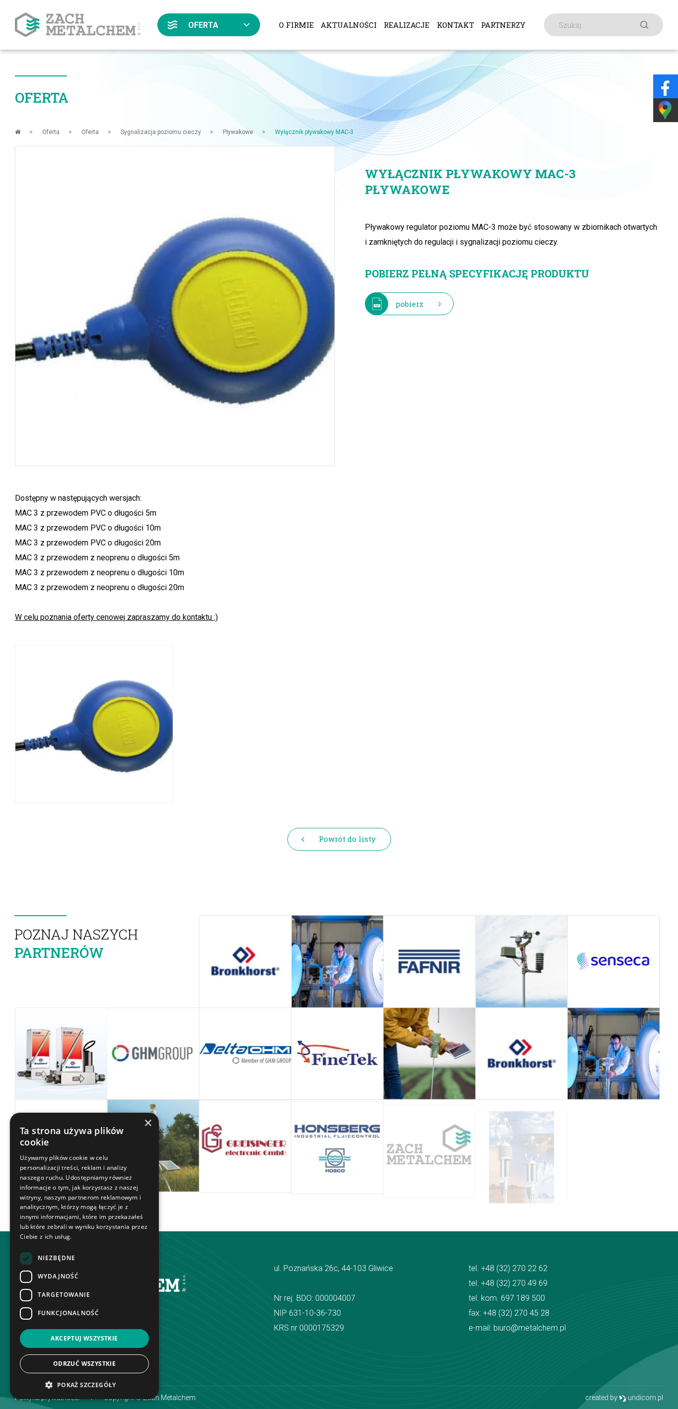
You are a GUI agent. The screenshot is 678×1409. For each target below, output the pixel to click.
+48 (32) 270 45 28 (516, 1313)
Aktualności (349, 25)
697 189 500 (523, 1298)
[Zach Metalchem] (77, 24)
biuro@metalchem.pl (529, 1328)
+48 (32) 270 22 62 (514, 1268)
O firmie (296, 25)
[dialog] (84, 1256)
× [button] (147, 1123)
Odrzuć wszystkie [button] (84, 1363)
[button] (84, 1384)
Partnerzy (503, 25)
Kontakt (455, 25)
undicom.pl (644, 1398)
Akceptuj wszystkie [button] (84, 1338)
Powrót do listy (347, 839)
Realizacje (406, 25)
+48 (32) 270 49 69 (514, 1283)
